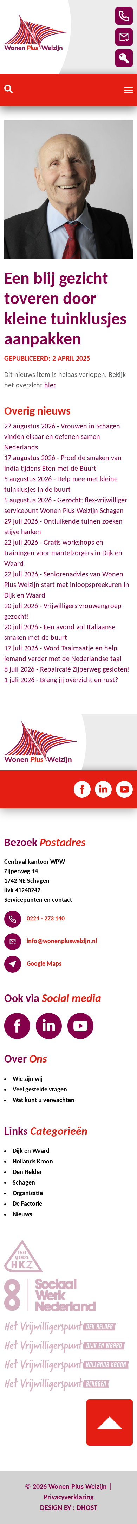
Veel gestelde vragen (40, 1090)
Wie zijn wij (28, 1079)
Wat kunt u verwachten (43, 1100)
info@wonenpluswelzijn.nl (62, 941)
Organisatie (28, 1193)
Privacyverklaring (68, 1497)
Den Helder (27, 1172)
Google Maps (44, 964)
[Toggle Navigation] (128, 90)
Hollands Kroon (33, 1161)
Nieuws (22, 1214)
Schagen (24, 1183)
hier (50, 385)
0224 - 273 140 (46, 919)
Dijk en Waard (31, 1151)
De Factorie (27, 1204)
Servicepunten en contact (38, 900)
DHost (87, 1508)
